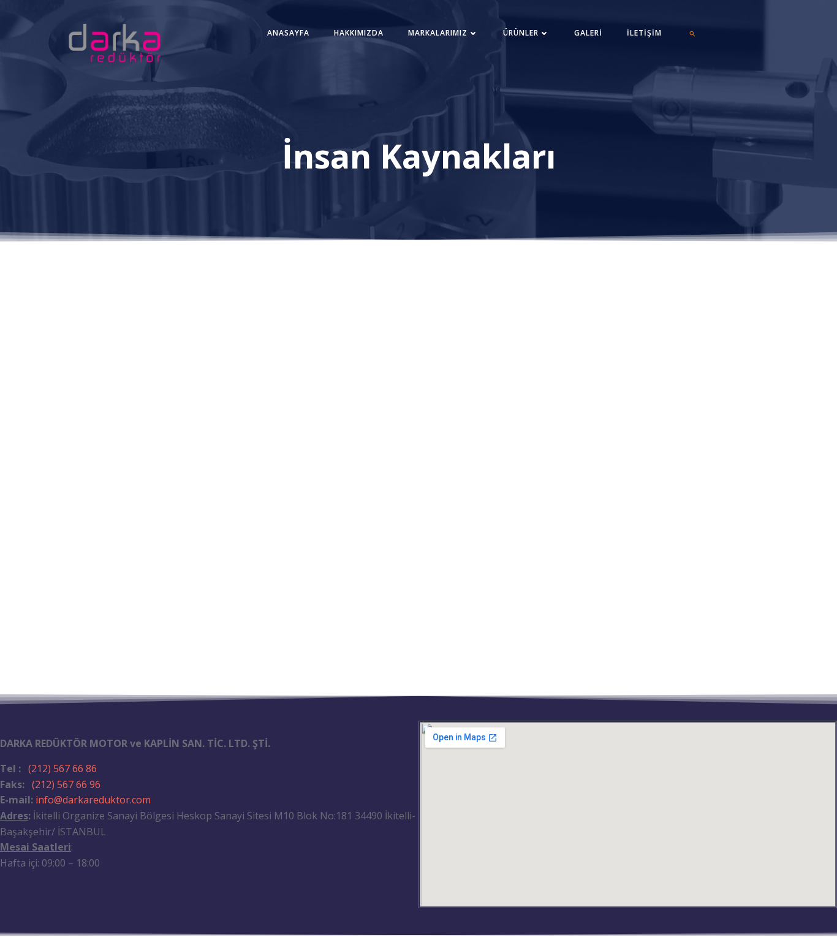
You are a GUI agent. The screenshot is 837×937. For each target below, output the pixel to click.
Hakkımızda (359, 33)
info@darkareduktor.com (93, 799)
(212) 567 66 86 (62, 768)
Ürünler (521, 33)
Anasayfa (288, 33)
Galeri (588, 33)
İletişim (644, 33)
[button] (692, 34)
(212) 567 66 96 (66, 784)
